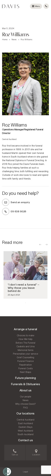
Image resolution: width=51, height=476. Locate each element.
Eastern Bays (25, 427)
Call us (15, 454)
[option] (25, 275)
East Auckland (25, 423)
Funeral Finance (25, 361)
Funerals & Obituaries (25, 384)
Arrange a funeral (25, 329)
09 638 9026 (18, 211)
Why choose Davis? (25, 404)
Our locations (25, 413)
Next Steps (25, 372)
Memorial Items (25, 350)
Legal (25, 472)
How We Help (25, 339)
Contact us (25, 440)
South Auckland (26, 434)
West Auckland (25, 430)
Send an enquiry (20, 202)
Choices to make (25, 335)
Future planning (25, 378)
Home (4, 39)
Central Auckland (25, 419)
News (14, 39)
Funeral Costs (25, 368)
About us (26, 390)
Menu (37, 6)
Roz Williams (26, 39)
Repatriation (25, 364)
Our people (25, 396)
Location (36, 454)
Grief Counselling (25, 357)
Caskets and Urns (25, 346)
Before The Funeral (25, 342)
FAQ (25, 407)
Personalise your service (25, 353)
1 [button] (25, 302)
